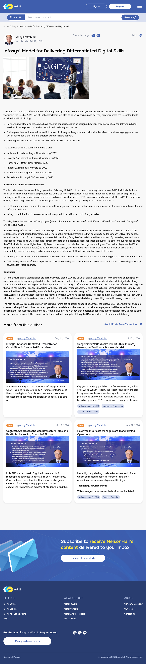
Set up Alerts (70, 618)
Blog (14, 26)
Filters (13, 17)
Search (128, 17)
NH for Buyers (9, 604)
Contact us (129, 614)
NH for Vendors (10, 609)
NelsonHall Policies (11, 657)
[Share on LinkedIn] (98, 35)
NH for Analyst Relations (14, 614)
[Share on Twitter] (93, 35)
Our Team (128, 609)
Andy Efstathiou (27, 338)
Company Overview (133, 604)
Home (6, 26)
